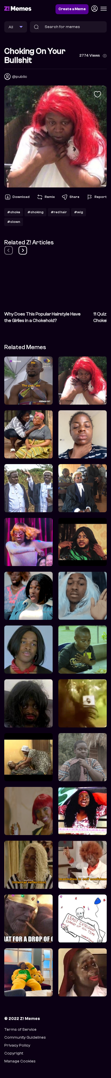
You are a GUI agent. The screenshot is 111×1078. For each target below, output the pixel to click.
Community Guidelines (25, 1037)
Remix (50, 197)
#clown (13, 222)
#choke (13, 212)
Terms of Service (20, 1029)
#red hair (59, 212)
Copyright (13, 1053)
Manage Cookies (20, 1061)
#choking (35, 212)
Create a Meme (72, 9)
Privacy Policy (17, 1045)
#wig (78, 212)
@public (19, 76)
